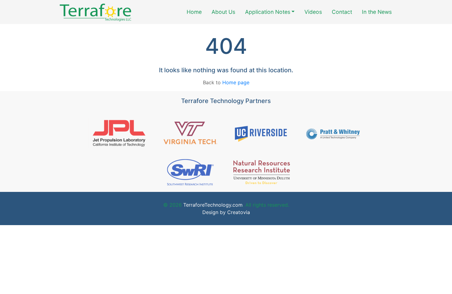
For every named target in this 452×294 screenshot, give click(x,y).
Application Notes (267, 12)
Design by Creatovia (226, 212)
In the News (377, 12)
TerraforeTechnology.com (212, 205)
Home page (235, 82)
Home (194, 12)
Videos (313, 12)
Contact (342, 12)
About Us (223, 12)
